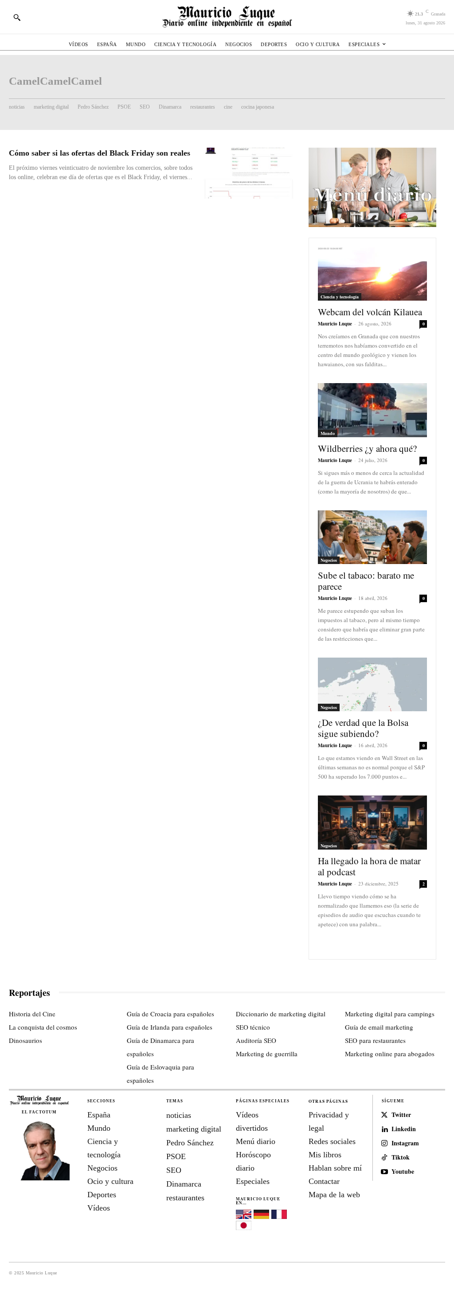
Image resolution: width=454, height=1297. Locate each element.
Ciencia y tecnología (340, 297)
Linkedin (403, 1129)
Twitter (401, 1115)
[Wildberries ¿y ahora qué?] (372, 410)
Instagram (405, 1143)
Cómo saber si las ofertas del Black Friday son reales (99, 153)
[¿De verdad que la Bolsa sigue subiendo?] (372, 684)
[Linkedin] (384, 1129)
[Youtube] (384, 1172)
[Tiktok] (384, 1158)
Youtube (402, 1172)
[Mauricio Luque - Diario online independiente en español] (227, 16)
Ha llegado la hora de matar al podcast (369, 866)
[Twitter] (384, 1115)
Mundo (328, 433)
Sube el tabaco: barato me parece (366, 580)
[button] (17, 17)
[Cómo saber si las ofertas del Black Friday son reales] (249, 173)
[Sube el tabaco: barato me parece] (372, 537)
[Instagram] (384, 1143)
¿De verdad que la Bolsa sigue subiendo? (363, 728)
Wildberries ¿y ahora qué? (367, 448)
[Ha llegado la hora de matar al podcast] (372, 822)
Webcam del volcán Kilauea (370, 312)
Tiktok (400, 1157)
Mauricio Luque (335, 323)
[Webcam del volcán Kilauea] (372, 274)
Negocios (329, 560)
